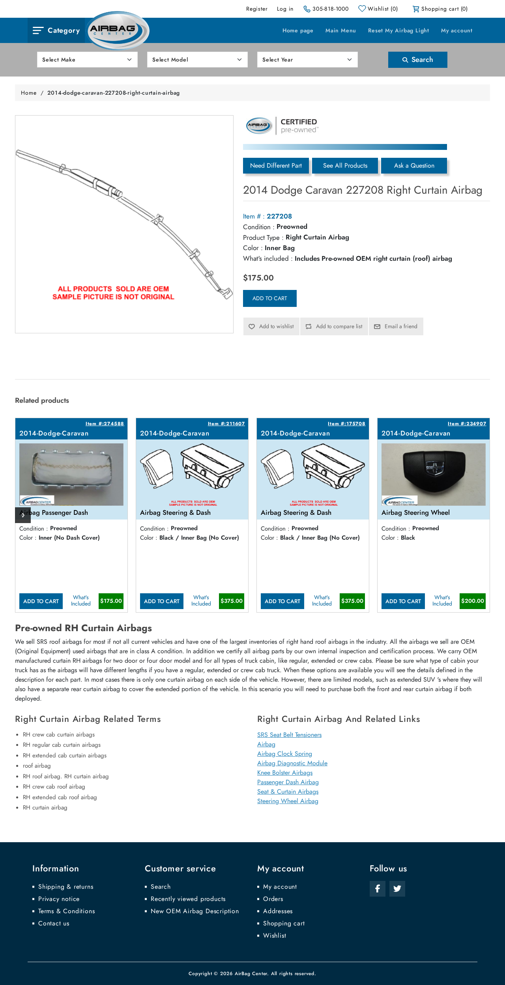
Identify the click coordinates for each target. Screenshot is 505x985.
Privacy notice (59, 899)
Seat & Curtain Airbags (287, 791)
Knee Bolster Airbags (284, 772)
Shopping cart (284, 923)
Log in (285, 9)
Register (256, 9)
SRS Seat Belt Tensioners (289, 734)
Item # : (254, 216)
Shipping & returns (65, 887)
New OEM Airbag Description (195, 911)
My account (457, 30)
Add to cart (269, 298)
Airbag (266, 744)
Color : (253, 247)
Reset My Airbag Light (398, 30)
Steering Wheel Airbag (287, 801)
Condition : (259, 227)
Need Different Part (276, 165)
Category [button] (64, 30)
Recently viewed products (188, 899)
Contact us (53, 923)
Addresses (278, 911)
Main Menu (340, 30)
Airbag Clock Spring (284, 753)
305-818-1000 (330, 9)
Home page (298, 30)
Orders (273, 899)
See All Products (345, 165)
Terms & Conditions (66, 911)
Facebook (377, 889)
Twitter (397, 889)
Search (421, 59)
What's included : (268, 258)
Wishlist (274, 936)
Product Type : (263, 237)
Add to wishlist (276, 326)
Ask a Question (414, 165)
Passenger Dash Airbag (288, 782)
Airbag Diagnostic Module (292, 763)
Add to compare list (339, 326)
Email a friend (401, 326)
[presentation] (23, 515)
